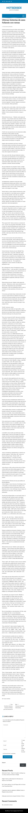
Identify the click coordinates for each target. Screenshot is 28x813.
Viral (15, 810)
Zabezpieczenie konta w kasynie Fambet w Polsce (13, 796)
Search (4, 762)
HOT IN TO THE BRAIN (14, 10)
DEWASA (8, 698)
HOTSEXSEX (14, 7)
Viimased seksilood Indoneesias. (19, 706)
